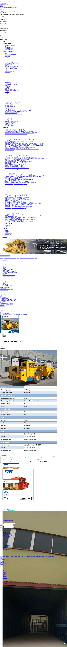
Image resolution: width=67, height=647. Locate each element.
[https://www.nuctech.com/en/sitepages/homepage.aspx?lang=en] (2, 566)
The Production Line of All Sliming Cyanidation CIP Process (15, 198)
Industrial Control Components (10, 108)
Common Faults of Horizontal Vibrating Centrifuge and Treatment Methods (17, 169)
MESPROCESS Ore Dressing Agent (11, 82)
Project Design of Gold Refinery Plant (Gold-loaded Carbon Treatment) (16, 214)
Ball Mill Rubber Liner (8, 83)
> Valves (1, 311)
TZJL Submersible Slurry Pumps (8, 547)
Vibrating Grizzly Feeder (7, 477)
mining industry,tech (3, 21)
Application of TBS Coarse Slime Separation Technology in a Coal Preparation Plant (19, 141)
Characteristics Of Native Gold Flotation (11, 200)
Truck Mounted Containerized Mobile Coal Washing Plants (14, 220)
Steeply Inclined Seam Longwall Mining (11, 103)
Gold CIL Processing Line (7, 554)
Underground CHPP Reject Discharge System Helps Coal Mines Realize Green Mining (19, 195)
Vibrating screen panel (8, 93)
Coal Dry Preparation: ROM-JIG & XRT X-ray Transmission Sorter (16, 162)
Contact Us (6, 230)
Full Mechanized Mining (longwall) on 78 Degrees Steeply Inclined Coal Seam (18, 110)
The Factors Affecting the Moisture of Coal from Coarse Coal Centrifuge (17, 168)
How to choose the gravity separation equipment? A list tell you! (15, 208)
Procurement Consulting (9, 48)
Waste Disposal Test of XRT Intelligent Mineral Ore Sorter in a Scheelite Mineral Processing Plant (21, 132)
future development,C (4, 26)
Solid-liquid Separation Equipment (10, 54)
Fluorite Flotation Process (9, 123)
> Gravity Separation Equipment (5, 297)
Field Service (7, 46)
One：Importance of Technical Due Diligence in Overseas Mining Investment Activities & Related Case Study (23, 190)
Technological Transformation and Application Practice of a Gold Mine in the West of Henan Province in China (23, 176)
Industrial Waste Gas (3, 37)
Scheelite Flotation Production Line (10, 117)
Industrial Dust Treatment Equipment (11, 68)
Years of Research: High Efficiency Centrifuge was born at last (15, 183)
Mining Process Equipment (8, 51)
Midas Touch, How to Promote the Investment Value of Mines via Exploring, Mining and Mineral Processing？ (23, 203)
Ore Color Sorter (7, 72)
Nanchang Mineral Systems (25, 556)
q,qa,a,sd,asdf (2, 16)
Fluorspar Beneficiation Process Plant (11, 209)
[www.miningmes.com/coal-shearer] (1, 560)
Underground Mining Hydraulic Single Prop (12, 90)
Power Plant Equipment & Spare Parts (11, 84)
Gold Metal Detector (8, 86)
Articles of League (8, 234)
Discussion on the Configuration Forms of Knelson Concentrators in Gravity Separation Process (20, 182)
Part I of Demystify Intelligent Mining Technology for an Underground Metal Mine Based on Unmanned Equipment (24, 145)
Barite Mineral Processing (9, 124)
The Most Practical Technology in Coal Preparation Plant (14, 165)
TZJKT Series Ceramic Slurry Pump (9, 545)
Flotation (6, 61)
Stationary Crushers (8, 55)
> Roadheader (2, 293)
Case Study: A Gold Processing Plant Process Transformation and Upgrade (17, 185)
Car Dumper (7, 65)
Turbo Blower (5, 548)
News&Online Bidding (7, 223)
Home (4, 41)
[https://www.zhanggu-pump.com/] (2, 565)
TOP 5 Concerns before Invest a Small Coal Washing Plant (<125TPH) (16, 194)
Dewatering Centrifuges (6, 536)
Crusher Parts (7, 92)
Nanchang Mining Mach (4, 28)
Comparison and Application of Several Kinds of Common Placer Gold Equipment (18, 204)
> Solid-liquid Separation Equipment (6, 289)
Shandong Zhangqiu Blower (15, 556)
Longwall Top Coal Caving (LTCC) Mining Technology (14, 102)
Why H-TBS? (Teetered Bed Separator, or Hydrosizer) (14, 166)
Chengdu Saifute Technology (49, 556)
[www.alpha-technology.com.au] (1, 558)
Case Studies (5, 127)
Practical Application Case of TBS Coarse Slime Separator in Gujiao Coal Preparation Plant (20, 139)
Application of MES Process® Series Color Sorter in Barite (14, 129)
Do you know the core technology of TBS (12, 142)
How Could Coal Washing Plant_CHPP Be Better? (13, 218)
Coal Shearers (7, 53)
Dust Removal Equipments (7, 549)
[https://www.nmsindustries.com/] (1, 564)
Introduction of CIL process (9, 192)
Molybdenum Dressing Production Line (11, 121)
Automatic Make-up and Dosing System (11, 76)
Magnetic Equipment (8, 64)
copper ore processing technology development (12, 180)
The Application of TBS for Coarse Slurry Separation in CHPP (15, 177)
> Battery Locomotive (4, 308)
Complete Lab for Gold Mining (10, 77)
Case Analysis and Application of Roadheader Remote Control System (16, 138)
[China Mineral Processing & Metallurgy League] (8, 7)
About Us (5, 228)
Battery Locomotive (8, 75)
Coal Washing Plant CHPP (9, 100)
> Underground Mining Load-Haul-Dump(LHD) (8, 299)
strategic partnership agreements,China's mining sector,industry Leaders (12, 14)
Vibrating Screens (7, 57)
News (6, 226)
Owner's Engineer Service (9, 49)
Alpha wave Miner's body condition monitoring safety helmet (15, 201)
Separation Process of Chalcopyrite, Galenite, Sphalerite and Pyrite (16, 111)
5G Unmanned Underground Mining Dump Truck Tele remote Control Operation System (19, 133)
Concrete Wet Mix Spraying (9, 71)
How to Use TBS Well (8, 140)
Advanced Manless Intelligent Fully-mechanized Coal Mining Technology (17, 197)
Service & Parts (6, 80)
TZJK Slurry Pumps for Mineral (8, 546)
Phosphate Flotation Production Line (11, 118)
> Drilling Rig (2, 310)
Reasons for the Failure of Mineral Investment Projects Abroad (15, 188)
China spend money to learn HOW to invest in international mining (16, 193)
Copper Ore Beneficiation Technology (11, 113)
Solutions (4, 97)
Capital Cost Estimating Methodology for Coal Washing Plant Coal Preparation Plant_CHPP (20, 219)
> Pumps (1, 302)
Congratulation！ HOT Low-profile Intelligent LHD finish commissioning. (17, 159)
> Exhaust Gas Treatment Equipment (6, 304)
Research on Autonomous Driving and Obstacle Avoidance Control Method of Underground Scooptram (22, 149)
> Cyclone (2, 305)
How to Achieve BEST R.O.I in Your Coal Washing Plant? (14, 187)
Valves (4, 283)
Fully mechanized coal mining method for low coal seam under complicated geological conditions (21, 157)
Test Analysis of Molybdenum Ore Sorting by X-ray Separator (15, 156)
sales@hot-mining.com (4, 4)
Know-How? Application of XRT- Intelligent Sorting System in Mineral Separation (18, 161)
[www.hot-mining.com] (1, 557)
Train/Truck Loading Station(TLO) (10, 101)
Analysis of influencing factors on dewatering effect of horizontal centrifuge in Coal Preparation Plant (21, 153)
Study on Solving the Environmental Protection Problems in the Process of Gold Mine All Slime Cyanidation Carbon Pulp (25, 175)
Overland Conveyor (8, 107)
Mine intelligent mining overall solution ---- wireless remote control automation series (19, 202)
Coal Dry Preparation (8, 163)
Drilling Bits (7, 87)
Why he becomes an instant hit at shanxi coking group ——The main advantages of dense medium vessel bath (23, 215)
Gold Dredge (7, 78)
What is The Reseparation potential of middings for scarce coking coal (16, 146)
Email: (1, 524)
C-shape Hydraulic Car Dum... (8, 467)
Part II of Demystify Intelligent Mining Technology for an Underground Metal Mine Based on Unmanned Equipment (24, 144)
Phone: (1, 525)
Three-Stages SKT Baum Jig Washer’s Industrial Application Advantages (17, 164)
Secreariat (6, 232)
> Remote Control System (4, 309)
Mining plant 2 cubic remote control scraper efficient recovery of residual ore (17, 199)
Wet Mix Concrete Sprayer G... (8, 509)
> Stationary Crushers (4, 290)
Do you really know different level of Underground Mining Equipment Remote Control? (19, 179)
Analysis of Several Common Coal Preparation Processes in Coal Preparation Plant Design (20, 147)
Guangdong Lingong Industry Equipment (37, 556)
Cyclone (6, 70)
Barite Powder (7, 85)
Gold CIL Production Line (9, 116)
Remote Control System (9, 74)
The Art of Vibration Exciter (9, 150)
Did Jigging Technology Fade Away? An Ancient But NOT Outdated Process (17, 181)
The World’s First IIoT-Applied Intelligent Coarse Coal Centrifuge (15, 178)
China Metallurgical (3, 32)
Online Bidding (7, 225)
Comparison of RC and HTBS (10, 173)
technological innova (3, 30)
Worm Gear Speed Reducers (7, 541)
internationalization (3, 23)
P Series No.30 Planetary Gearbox (8, 540)
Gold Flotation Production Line (10, 106)
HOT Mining (2, 556)
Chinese (1, 6)
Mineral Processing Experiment (10, 45)
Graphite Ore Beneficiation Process (10, 122)
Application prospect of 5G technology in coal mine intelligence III (16, 134)
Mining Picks (7, 88)
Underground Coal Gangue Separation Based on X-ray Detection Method (17, 155)
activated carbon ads (3, 39)
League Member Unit (8, 233)
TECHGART (7, 556)
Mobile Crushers (5, 264)
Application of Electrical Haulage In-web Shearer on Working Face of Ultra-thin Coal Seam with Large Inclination (24, 211)
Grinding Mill (7, 59)
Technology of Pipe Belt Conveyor (10, 104)
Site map (1, 2)
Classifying (6, 60)
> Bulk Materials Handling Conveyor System (7, 300)
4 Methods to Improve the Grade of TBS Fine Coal (13, 213)
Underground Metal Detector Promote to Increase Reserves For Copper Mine (17, 148)
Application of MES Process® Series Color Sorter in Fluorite (15, 130)
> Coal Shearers (3, 288)
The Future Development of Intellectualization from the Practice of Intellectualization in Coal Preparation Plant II (23, 136)
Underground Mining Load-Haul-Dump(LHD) (12, 63)
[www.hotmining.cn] (2, 559)
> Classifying (2, 295)
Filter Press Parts (7, 95)
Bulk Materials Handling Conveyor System (12, 66)
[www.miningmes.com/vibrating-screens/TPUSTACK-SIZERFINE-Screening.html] (3, 563)
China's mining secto (3, 19)
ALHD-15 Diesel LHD (6, 488)
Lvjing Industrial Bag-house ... (8, 520)
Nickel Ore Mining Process (9, 119)
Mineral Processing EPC (8, 43)
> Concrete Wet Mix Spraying (5, 313)
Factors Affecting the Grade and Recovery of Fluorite (13, 196)
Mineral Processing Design (9, 47)
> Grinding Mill (3, 294)
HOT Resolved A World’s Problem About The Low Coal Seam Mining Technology (18, 212)
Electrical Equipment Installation (10, 109)
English (1, 5)
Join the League (7, 231)
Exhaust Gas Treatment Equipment (10, 67)
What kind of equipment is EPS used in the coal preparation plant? (15, 154)
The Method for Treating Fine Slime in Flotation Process (14, 205)
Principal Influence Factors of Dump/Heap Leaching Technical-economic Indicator (18, 206)
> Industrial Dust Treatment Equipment (6, 303)
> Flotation (2, 296)
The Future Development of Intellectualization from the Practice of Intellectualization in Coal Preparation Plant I (23, 137)
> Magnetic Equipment (4, 298)
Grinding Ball (7, 91)
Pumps (6, 69)
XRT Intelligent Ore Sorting (7, 535)
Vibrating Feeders (7, 56)
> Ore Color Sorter (3, 312)
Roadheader (7, 58)
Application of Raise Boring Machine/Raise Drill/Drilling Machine (16, 184)
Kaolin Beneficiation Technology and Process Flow (13, 114)
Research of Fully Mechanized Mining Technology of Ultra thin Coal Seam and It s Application (20, 217)
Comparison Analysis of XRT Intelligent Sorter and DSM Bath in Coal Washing (20, 221)
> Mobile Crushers (3, 292)
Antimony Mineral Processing (9, 125)
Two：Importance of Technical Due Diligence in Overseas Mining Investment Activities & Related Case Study (23, 189)
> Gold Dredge (2, 306)
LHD (3, 542)
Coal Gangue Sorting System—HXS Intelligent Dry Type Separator (16, 172)
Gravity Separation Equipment (10, 62)
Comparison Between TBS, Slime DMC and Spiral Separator (15, 167)
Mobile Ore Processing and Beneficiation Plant (12, 112)
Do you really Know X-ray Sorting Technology (12, 152)
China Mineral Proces (4, 25)
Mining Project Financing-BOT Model (11, 216)
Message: (2, 527)
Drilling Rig (4, 282)
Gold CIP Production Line (9, 105)
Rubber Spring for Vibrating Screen (10, 89)
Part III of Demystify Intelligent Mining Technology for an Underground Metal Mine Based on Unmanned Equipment (24, 143)
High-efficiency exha (3, 35)
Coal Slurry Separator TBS (7, 533)
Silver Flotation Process (8, 120)
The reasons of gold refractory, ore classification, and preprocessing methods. (17, 207)
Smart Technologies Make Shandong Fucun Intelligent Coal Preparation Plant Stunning (19, 131)
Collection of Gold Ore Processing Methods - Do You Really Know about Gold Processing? (20, 174)
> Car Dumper (2, 301)
